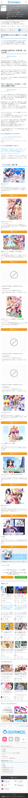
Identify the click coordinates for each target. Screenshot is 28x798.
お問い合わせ (5, 756)
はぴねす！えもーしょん (7, 221)
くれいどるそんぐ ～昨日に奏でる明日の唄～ (12, 474)
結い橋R (3, 536)
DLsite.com (7, 781)
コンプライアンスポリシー (7, 772)
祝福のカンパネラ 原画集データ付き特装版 (11, 251)
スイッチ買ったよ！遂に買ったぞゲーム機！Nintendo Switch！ (20, 596)
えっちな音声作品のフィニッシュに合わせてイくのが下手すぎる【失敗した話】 (7, 693)
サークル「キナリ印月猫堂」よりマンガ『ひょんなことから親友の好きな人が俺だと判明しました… (20, 615)
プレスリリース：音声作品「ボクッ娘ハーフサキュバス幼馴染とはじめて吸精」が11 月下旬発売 (7, 615)
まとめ (10, 726)
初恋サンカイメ (4, 184)
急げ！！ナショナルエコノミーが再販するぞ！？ (7, 631)
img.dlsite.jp (6, 57)
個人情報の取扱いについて (7, 769)
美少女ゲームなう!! (7, 26)
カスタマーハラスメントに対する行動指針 (11, 753)
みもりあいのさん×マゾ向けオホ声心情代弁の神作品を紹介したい (7, 674)
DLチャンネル (14, 2)
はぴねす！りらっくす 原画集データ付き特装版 (12, 319)
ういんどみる (22, 26)
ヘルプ (3, 754)
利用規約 (4, 751)
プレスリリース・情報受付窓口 (8, 758)
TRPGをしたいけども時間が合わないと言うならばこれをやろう (7, 651)
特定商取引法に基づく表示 (7, 767)
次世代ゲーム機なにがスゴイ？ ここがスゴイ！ (7, 595)
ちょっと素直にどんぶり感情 (8, 443)
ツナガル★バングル (6, 412)
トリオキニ (7, 789)
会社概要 (4, 749)
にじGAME (20, 781)
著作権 (3, 764)
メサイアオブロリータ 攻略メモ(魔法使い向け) (20, 631)
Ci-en (7, 785)
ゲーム (9, 18)
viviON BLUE (20, 785)
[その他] (21, 30)
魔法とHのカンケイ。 (6, 505)
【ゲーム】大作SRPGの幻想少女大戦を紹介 (20, 650)
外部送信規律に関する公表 (7, 771)
